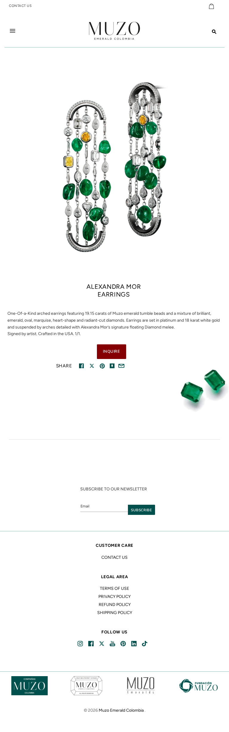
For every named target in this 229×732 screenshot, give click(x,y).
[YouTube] (113, 643)
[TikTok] (145, 643)
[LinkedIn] (134, 643)
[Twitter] (102, 643)
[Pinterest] (123, 643)
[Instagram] (81, 643)
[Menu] (12, 30)
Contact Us (114, 557)
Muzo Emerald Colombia (121, 710)
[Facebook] (91, 643)
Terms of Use (114, 588)
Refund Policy (115, 604)
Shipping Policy (114, 612)
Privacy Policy (114, 596)
